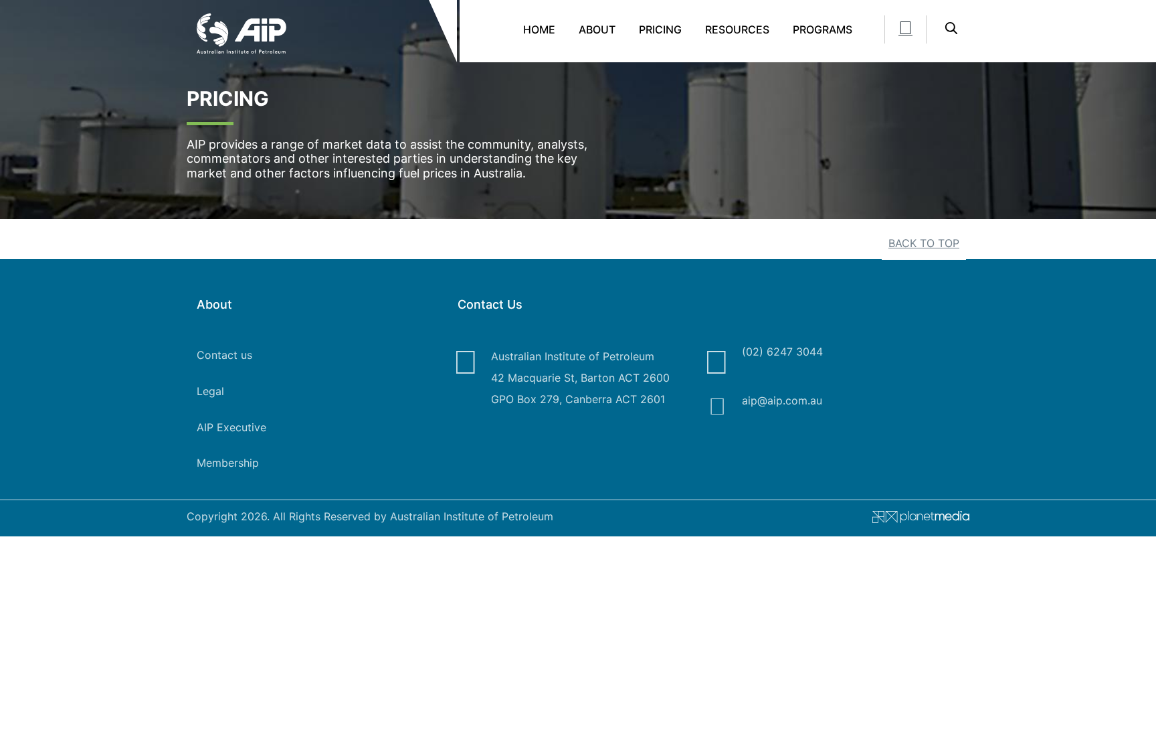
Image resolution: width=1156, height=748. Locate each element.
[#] (915, 519)
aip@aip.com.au (782, 400)
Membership (228, 462)
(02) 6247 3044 (782, 351)
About (597, 29)
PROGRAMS (822, 29)
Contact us (224, 355)
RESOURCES (737, 29)
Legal (210, 391)
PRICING (660, 29)
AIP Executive (231, 427)
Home (539, 29)
